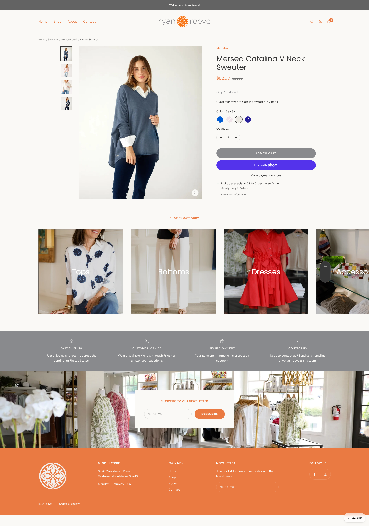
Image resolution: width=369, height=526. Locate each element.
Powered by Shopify (68, 503)
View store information (234, 194)
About (72, 21)
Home (42, 21)
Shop (58, 21)
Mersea (222, 48)
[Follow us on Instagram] (325, 474)
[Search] (312, 21)
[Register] (273, 487)
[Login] (320, 21)
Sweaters (53, 39)
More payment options (266, 175)
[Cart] (329, 21)
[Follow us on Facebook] (314, 474)
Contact (89, 21)
